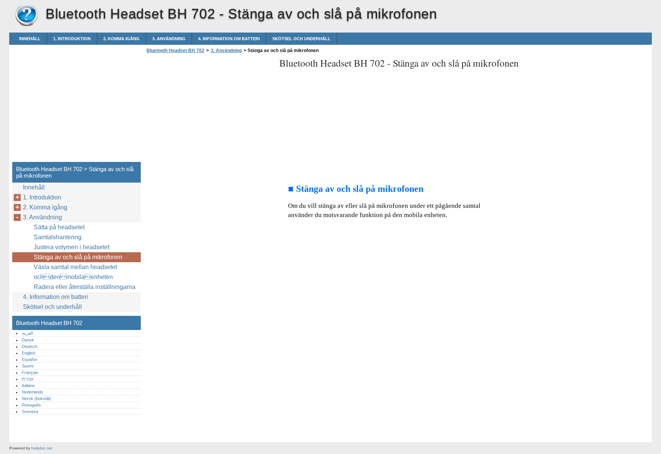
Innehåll (30, 38)
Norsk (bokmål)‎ (36, 398)
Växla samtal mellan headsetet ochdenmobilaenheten (75, 272)
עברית (27, 379)
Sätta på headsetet (59, 227)
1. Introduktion (72, 38)
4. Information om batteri (229, 38)
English (28, 353)
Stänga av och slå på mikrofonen (78, 257)
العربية (27, 333)
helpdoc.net (41, 448)
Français (30, 372)
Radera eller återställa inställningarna (84, 287)
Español (29, 359)
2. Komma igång (121, 38)
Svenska (30, 411)
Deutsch (29, 346)
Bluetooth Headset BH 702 (26, 15)
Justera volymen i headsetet (71, 247)
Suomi (27, 366)
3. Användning (169, 38)
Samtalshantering (57, 237)
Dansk (28, 340)
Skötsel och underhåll (301, 38)
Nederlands (32, 392)
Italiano (28, 385)
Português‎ (31, 405)
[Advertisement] (209, 109)
